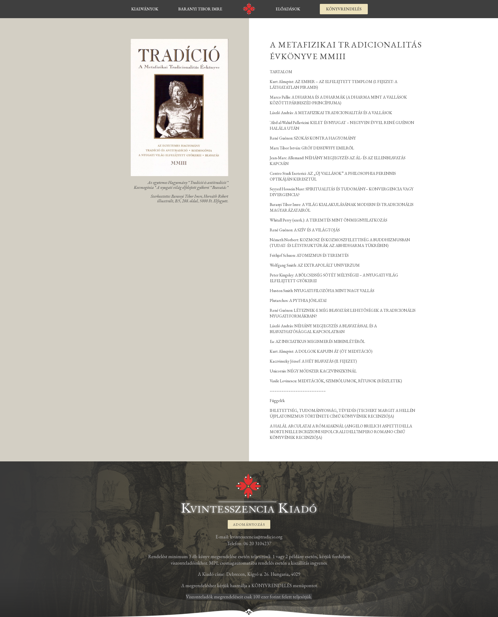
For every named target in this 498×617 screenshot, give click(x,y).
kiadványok (144, 9)
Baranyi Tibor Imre (200, 9)
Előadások (288, 9)
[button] (344, 9)
